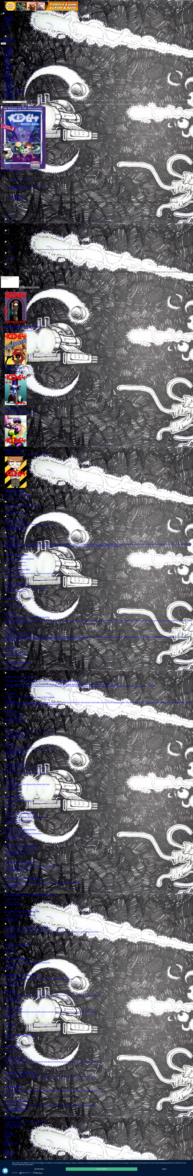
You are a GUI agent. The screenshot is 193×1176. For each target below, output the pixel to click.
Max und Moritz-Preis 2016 (13, 92)
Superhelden (9, 54)
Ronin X (11, 223)
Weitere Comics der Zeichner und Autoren (18, 498)
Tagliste (7, 1136)
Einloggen (4, 40)
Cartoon (7, 69)
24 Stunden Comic (11, 85)
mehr (164, 1169)
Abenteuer (8, 78)
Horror (7, 60)
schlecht (42, 186)
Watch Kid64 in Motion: (16, 188)
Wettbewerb (8, 20)
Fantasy (7, 52)
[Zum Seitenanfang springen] (9, 1157)
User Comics (9, 17)
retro (13, 186)
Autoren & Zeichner (7, 41)
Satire (6, 83)
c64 (10, 186)
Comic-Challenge (10, 97)
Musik (7, 74)
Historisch (8, 56)
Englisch (7, 88)
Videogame (8, 65)
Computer (19, 186)
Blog (6, 26)
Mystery (7, 72)
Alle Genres (8, 49)
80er (29, 186)
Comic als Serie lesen (16, 170)
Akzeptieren (101, 1169)
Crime (7, 61)
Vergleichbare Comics (12, 757)
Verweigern (39, 1169)
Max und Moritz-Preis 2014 (13, 90)
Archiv (7, 22)
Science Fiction (10, 51)
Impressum (8, 1145)
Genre (3, 43)
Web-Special (9, 87)
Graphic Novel (9, 67)
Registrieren (11, 40)
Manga (7, 63)
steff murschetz (13, 257)
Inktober (7, 96)
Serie (25, 186)
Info (6, 1131)
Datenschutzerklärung (12, 1143)
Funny (7, 70)
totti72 (10, 268)
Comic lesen (5, 170)
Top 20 (7, 24)
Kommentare (9, 216)
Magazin (7, 94)
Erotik (7, 79)
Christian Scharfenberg (16, 197)
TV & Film (8, 76)
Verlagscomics (9, 19)
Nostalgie (35, 186)
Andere (7, 58)
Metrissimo (11, 246)
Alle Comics (9, 47)
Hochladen (4, 29)
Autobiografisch (10, 81)
